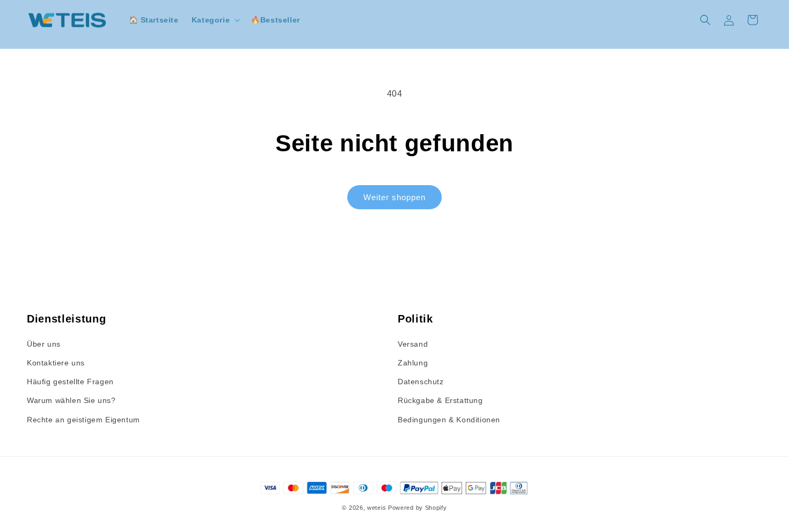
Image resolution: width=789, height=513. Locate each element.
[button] (214, 20)
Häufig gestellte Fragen (70, 381)
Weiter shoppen (394, 197)
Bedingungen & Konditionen (449, 419)
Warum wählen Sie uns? (71, 400)
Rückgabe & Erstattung (440, 400)
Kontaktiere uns (56, 362)
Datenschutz (421, 381)
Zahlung (413, 362)
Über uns (44, 344)
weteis (376, 507)
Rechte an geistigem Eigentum (83, 419)
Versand (413, 344)
